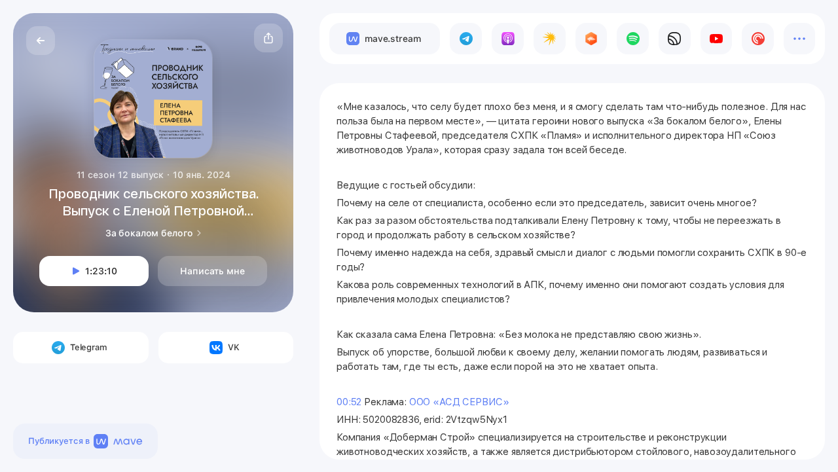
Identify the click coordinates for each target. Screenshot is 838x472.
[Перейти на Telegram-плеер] (466, 38)
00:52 (349, 402)
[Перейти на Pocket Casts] (758, 38)
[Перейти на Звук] (675, 38)
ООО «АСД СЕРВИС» (460, 402)
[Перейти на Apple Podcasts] (508, 38)
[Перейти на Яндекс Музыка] (550, 38)
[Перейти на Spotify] (633, 38)
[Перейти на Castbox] (591, 38)
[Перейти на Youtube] (717, 38)
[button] (268, 38)
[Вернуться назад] (40, 40)
